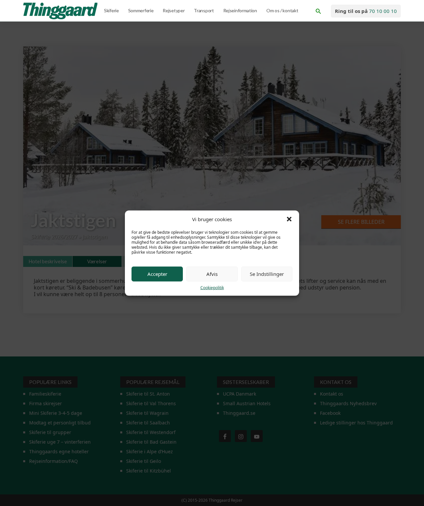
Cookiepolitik (212, 287)
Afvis (212, 274)
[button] (289, 219)
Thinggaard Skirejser (61, 11)
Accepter (157, 274)
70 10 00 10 (383, 11)
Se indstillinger (267, 274)
